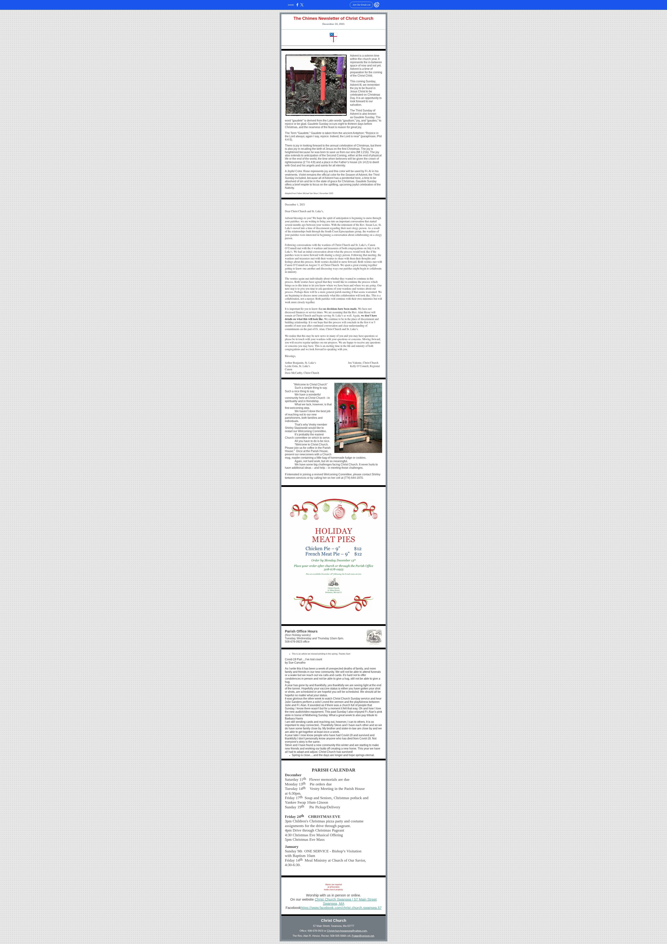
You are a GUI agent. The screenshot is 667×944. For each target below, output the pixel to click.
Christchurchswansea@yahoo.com (347, 930)
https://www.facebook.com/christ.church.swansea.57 (341, 908)
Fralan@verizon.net (363, 935)
